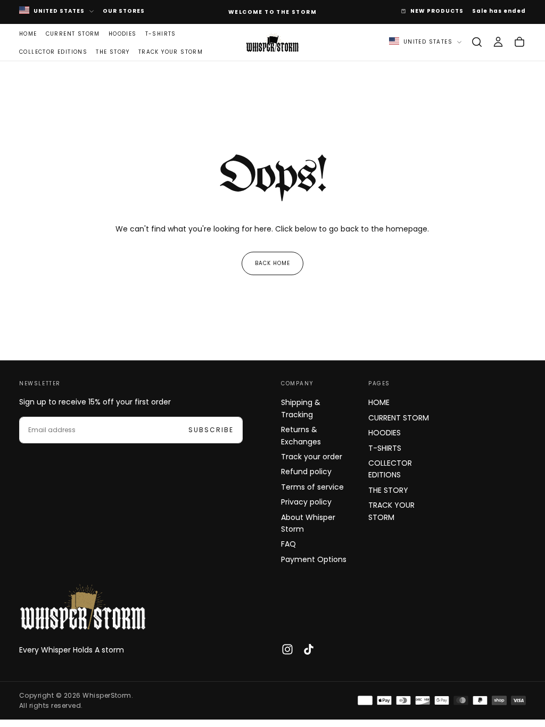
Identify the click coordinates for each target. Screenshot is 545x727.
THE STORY (113, 52)
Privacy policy (306, 502)
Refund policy (306, 471)
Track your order (311, 456)
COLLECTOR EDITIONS (53, 52)
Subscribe (211, 429)
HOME (28, 34)
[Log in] (498, 42)
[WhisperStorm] (83, 607)
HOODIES (123, 34)
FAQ (288, 544)
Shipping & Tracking (300, 408)
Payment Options (313, 559)
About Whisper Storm (308, 523)
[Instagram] (287, 649)
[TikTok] (308, 649)
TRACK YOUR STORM (170, 52)
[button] (476, 42)
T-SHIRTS (160, 34)
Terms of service (312, 487)
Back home (272, 263)
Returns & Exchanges (301, 435)
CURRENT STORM (73, 34)
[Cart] (519, 42)
